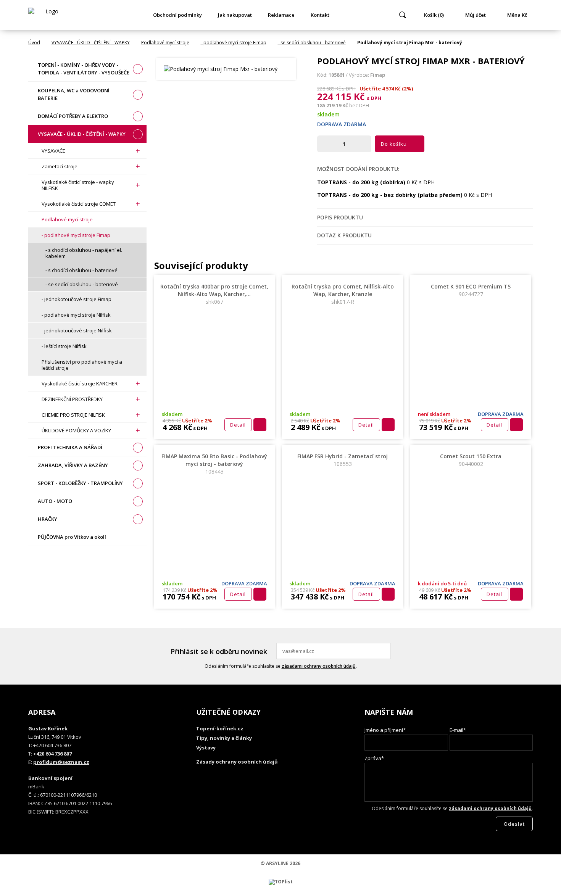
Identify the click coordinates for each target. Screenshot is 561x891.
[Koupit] (259, 424)
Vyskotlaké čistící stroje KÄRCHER (80, 383)
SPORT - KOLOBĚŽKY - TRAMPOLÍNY (80, 483)
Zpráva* (374, 758)
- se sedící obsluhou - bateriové (312, 42)
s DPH (374, 98)
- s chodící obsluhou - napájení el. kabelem (83, 253)
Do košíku (394, 143)
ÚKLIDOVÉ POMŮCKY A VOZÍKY (76, 430)
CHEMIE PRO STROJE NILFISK (73, 414)
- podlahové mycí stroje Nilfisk (76, 314)
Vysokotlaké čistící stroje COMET (79, 203)
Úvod (34, 42)
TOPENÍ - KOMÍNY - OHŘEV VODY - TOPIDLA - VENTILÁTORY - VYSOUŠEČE (83, 68)
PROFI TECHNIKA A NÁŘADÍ (70, 447)
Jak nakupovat (235, 14)
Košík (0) (434, 14)
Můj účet (475, 14)
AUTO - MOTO (55, 501)
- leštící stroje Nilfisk (64, 346)
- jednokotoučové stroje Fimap (76, 299)
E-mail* (458, 730)
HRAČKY (47, 519)
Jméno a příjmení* (385, 730)
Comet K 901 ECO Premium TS (471, 290)
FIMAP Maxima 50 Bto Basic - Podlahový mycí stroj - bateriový (214, 464)
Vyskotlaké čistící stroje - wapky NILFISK (78, 185)
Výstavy (206, 747)
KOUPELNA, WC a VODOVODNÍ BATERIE (74, 94)
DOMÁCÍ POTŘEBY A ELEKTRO (73, 116)
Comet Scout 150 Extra (470, 460)
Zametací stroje (59, 166)
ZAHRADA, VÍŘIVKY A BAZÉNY (73, 465)
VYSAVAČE (53, 150)
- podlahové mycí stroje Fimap (233, 42)
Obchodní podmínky (177, 14)
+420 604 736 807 (52, 753)
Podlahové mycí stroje (165, 42)
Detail (238, 424)
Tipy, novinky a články (224, 738)
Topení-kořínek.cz (219, 728)
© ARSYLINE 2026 (280, 863)
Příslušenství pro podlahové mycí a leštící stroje (82, 364)
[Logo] (49, 15)
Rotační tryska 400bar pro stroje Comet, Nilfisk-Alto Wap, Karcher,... (214, 294)
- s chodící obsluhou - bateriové (81, 270)
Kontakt (320, 14)
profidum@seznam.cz (61, 762)
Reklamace (281, 14)
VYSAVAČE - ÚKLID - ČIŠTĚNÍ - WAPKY (91, 42)
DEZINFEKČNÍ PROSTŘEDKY (72, 399)
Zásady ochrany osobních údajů (237, 761)
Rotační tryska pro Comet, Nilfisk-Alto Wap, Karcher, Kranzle (343, 294)
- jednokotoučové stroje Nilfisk (77, 330)
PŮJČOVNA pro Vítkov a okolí (72, 536)
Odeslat (384, 651)
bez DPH (359, 105)
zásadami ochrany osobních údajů (319, 666)
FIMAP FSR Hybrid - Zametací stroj (342, 460)
